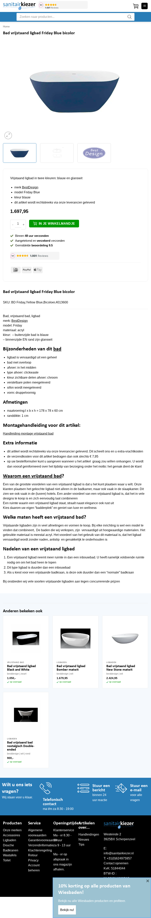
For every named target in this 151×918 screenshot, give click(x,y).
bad (57, 349)
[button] (135, 6)
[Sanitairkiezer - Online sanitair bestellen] (19, 6)
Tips (81, 844)
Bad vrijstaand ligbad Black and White (21, 668)
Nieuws (83, 839)
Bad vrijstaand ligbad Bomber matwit (71, 668)
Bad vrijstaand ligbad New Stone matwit (120, 668)
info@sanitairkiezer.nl (119, 853)
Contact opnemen (116, 863)
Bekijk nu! (67, 910)
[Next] (140, 91)
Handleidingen (88, 834)
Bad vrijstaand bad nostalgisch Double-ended (20, 746)
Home (6, 26)
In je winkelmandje (57, 223)
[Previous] (10, 91)
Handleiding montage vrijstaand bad (28, 433)
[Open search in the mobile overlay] (75, 17)
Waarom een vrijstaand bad (32, 476)
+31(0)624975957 (119, 858)
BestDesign (30, 187)
